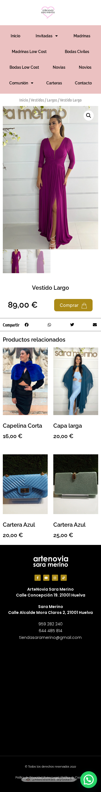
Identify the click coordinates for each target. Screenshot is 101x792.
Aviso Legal (51, 777)
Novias (59, 67)
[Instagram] (55, 578)
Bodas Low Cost (24, 67)
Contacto (83, 83)
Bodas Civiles (77, 51)
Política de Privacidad (28, 777)
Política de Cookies (73, 777)
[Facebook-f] (38, 578)
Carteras (54, 83)
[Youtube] (46, 578)
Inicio (15, 36)
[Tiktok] (64, 578)
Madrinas (82, 36)
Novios (85, 67)
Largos (52, 99)
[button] (89, 115)
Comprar (70, 305)
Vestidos (37, 99)
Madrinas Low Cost (29, 51)
